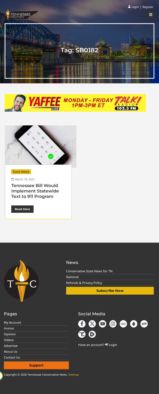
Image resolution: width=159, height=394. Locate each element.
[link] (133, 7)
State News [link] (21, 172)
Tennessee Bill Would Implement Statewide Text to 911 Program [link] (35, 191)
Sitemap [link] (73, 374)
